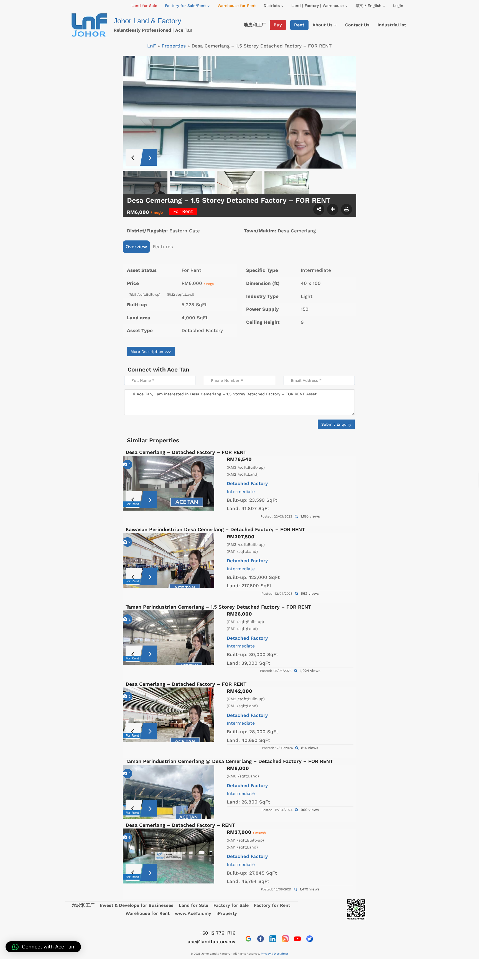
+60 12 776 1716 (217, 933)
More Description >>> (151, 351)
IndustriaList (392, 24)
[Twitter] (309, 938)
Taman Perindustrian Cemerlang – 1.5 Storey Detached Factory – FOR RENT (218, 607)
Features (163, 246)
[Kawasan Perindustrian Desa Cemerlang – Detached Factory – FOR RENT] (168, 560)
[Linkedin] (272, 938)
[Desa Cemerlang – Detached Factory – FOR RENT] (168, 483)
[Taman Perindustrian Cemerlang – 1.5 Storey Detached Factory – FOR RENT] (168, 637)
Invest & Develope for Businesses (137, 905)
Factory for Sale (231, 905)
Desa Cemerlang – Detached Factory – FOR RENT (186, 452)
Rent (299, 24)
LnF (151, 46)
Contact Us (357, 24)
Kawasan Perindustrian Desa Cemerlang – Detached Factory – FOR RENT (215, 529)
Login (398, 5)
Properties (174, 46)
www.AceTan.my (193, 913)
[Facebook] (260, 938)
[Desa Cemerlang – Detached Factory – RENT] (168, 856)
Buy (278, 24)
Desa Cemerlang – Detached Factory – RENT (180, 825)
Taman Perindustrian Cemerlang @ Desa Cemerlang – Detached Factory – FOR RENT (229, 761)
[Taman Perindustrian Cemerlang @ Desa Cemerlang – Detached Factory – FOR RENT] (168, 792)
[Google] (248, 938)
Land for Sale (144, 5)
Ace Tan (178, 369)
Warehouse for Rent (237, 5)
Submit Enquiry (336, 424)
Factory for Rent (272, 905)
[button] (43, 946)
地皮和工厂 (255, 24)
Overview (136, 246)
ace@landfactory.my (211, 941)
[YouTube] (297, 938)
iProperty (226, 913)
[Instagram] (285, 938)
